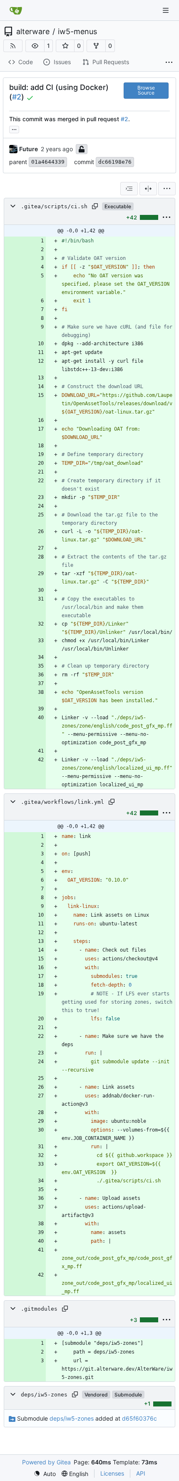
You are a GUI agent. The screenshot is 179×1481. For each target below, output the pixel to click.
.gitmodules (39, 1309)
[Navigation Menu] (166, 10)
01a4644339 (48, 162)
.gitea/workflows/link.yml (62, 802)
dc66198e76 (115, 162)
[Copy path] (95, 206)
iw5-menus (77, 31)
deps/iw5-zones (44, 1394)
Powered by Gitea (46, 1462)
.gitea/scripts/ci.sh (54, 206)
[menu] (167, 188)
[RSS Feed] (12, 46)
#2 (16, 96)
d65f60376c (139, 1418)
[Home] (15, 10)
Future (28, 148)
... (14, 128)
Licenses (112, 1473)
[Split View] (148, 188)
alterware (33, 31)
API (140, 1473)
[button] (35, 46)
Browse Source (146, 90)
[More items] (169, 62)
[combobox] (129, 188)
